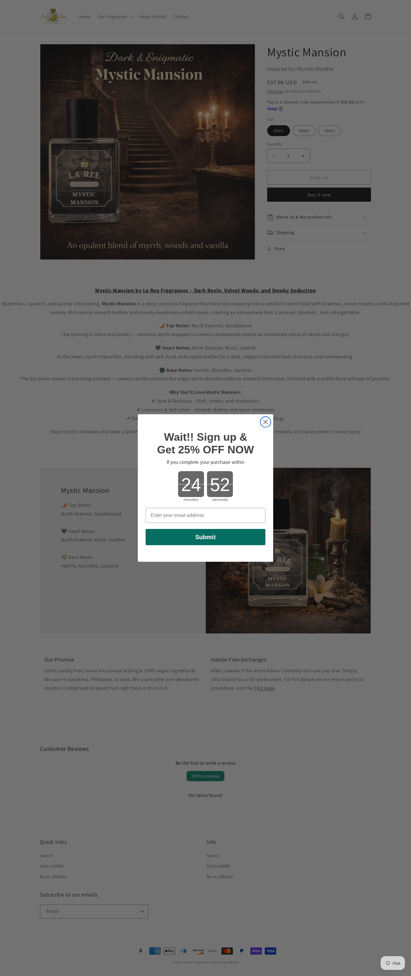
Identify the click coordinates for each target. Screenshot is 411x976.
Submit (205, 537)
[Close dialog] (265, 422)
